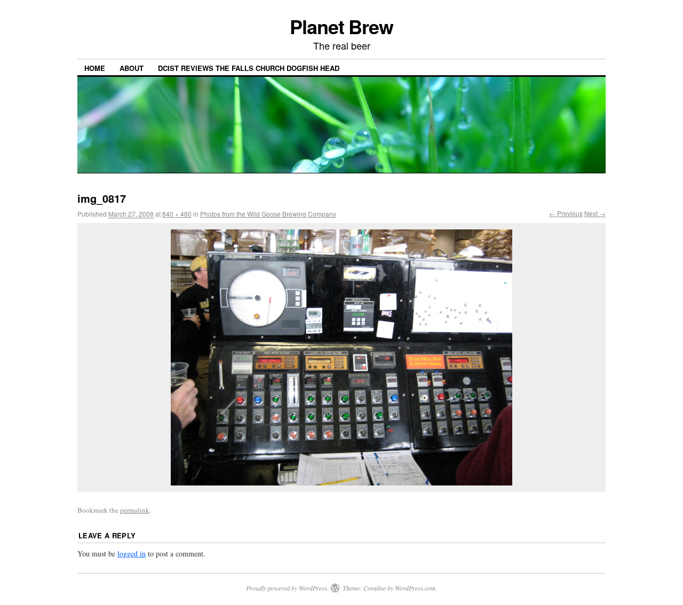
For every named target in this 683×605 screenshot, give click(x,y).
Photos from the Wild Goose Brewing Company (268, 213)
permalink (134, 510)
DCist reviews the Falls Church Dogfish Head (248, 68)
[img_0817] (341, 357)
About (132, 68)
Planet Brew (341, 26)
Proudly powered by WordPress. (287, 588)
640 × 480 (177, 213)
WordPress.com (415, 588)
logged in (131, 553)
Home (94, 68)
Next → (595, 213)
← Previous (566, 213)
